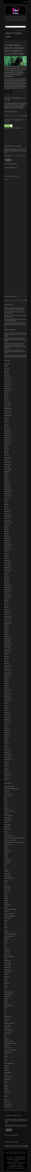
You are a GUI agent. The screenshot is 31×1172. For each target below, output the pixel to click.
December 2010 (7, 754)
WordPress (8, 1153)
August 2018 (7, 571)
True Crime (6, 1065)
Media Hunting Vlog (8, 956)
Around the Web (17, 1156)
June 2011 (6, 741)
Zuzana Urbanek (8, 355)
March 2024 (6, 428)
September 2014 (8, 674)
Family (5, 893)
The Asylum (6, 1045)
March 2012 (6, 730)
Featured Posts (20, 1166)
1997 (7, 70)
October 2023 (7, 440)
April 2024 (6, 426)
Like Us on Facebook (11, 1135)
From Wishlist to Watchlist (10, 909)
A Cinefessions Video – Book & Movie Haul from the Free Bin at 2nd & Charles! (14, 351)
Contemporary (7, 860)
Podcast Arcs (9, 1158)
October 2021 (7, 493)
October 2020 (7, 520)
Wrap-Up (6, 1088)
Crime (5, 864)
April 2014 (6, 685)
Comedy (6, 853)
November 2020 (7, 518)
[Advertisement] (11, 137)
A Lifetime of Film (8, 795)
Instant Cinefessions (9, 936)
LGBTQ (5, 940)
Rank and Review (8, 994)
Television (6, 1039)
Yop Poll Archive (21, 1163)
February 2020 (7, 538)
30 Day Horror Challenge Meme (11, 788)
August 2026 (7, 364)
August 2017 (7, 598)
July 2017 (6, 600)
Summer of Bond (8, 1032)
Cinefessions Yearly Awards (19, 1168)
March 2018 (6, 583)
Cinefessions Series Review (10, 840)
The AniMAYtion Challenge (10, 1043)
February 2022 (7, 484)
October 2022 (7, 466)
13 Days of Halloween (9, 786)
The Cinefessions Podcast (9, 76)
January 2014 (7, 692)
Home (16, 30)
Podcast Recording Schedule (19, 1158)
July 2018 (6, 574)
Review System (10, 1168)
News (5, 980)
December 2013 (7, 694)
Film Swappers (7, 905)
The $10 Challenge (8, 1041)
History (5, 920)
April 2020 (6, 533)
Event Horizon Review (8, 72)
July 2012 (6, 725)
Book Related (7, 824)
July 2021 (6, 500)
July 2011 (6, 739)
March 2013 (6, 712)
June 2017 (6, 603)
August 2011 (7, 737)
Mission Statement (12, 1166)
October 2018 (7, 567)
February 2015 (7, 665)
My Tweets (6, 179)
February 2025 (7, 404)
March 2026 (6, 375)
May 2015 (6, 658)
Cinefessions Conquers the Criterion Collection (15, 838)
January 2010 (7, 777)
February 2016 (7, 638)
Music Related (7, 972)
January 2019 (7, 562)
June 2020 (6, 529)
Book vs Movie (7, 829)
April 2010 (6, 770)
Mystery (6, 978)
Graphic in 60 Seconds (9, 913)
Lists (5, 945)
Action (5, 797)
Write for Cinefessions (12, 1163)
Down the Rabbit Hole (9, 878)
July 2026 (6, 366)
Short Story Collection (9, 1023)
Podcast (11, 68)
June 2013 (6, 705)
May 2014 (6, 683)
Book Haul (6, 822)
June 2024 (6, 422)
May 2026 (6, 370)
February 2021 (7, 511)
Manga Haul (7, 949)
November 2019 (7, 545)
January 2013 (7, 717)
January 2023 (7, 460)
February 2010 (7, 775)
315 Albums (6, 791)
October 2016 (7, 620)
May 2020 (6, 531)
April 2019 (6, 556)
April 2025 (6, 399)
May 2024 (6, 424)
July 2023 (6, 446)
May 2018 (6, 578)
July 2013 (6, 703)
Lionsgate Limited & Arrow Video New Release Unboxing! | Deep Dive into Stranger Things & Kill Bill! (15, 324)
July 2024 (6, 419)
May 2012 (6, 728)
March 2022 (6, 482)
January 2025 (7, 406)
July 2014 (6, 679)
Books (5, 831)
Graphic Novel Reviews (9, 916)
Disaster (6, 869)
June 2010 (6, 766)
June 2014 (6, 681)
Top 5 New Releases (8, 1063)
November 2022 (7, 464)
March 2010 (6, 772)
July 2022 (6, 473)
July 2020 (6, 527)
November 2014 (7, 670)
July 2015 (6, 654)
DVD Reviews (7, 887)
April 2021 (6, 507)
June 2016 (6, 629)
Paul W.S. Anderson (19, 72)
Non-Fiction (6, 983)
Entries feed (7, 1102)
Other (5, 985)
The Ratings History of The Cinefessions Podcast (16, 1162)
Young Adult (7, 1092)
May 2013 (6, 708)
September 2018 (8, 569)
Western (6, 1085)
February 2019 (7, 560)
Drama (5, 880)
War (5, 1083)
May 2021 (6, 504)
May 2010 (6, 768)
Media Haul (6, 954)
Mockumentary (7, 963)
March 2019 (6, 558)
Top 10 (5, 1059)
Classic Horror (7, 844)
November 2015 (7, 645)
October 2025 (7, 386)
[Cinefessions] (15, 7)
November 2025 (7, 384)
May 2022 (6, 478)
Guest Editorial (7, 918)
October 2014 (7, 672)
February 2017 (7, 612)
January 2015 (7, 667)
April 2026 (6, 373)
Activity (11, 1156)
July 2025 (6, 393)
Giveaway (6, 911)
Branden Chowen (17, 66)
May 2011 (6, 743)
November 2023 (7, 437)
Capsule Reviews (8, 835)
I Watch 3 (6, 931)
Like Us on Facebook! (10, 167)
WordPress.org (7, 1106)
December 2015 (7, 643)
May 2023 (6, 451)
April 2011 (6, 746)
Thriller (5, 1054)
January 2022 (7, 486)
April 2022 (6, 480)
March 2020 (6, 536)
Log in (5, 1099)
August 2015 (7, 652)
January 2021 (7, 513)
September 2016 (8, 623)
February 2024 (7, 431)
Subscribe (8, 160)
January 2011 (7, 752)
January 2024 (7, 433)
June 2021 (6, 502)
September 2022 (8, 469)
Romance (6, 1003)
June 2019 (6, 551)
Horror (24, 66)
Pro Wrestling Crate (8, 992)
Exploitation (7, 891)
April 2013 (6, 710)
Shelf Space (7, 1018)
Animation (6, 813)
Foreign (6, 907)
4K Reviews (6, 793)
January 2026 (7, 379)
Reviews (15, 68)
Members (24, 1156)
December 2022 (7, 462)
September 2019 (8, 549)
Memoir (6, 958)
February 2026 (7, 377)
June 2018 (6, 576)
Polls (5, 989)
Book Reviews (7, 826)
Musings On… (7, 976)
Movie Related (7, 965)
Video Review (7, 1079)
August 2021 (7, 498)
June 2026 (6, 368)
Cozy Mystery (7, 862)
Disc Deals (6, 871)
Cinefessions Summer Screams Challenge (13, 842)
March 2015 (6, 663)
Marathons (6, 951)
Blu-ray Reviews (8, 817)
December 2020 (7, 515)
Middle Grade (7, 960)
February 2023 (7, 457)
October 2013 (7, 696)
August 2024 (7, 417)
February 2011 (7, 750)
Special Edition (7, 1025)
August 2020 (7, 524)
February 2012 (7, 732)
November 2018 (7, 565)
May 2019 (6, 553)
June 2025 (6, 395)
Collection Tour (7, 851)
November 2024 (7, 411)
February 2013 (7, 714)
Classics (6, 846)
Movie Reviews (7, 68)
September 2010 (8, 759)
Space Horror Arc (18, 74)
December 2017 (7, 589)
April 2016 (6, 634)
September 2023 (8, 442)
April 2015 (6, 661)
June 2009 (6, 779)
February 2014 (7, 690)
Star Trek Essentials (8, 1030)
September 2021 (8, 495)
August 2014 (7, 676)
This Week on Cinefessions (10, 1050)
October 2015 (7, 647)
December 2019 (7, 542)
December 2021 (7, 489)
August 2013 (7, 701)
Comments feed (8, 1104)
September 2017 (8, 596)
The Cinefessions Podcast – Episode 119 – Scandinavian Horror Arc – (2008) (15, 334)
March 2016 (6, 636)
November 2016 (7, 618)
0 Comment (23, 68)
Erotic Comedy (7, 889)
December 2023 (7, 435)
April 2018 (6, 580)
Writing (5, 1090)
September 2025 (8, 388)
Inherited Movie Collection (10, 934)
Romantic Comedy (8, 1005)
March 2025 (6, 402)
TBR (5, 1036)
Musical (6, 974)
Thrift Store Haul (8, 1052)
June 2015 (6, 656)
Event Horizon (11, 70)
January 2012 (7, 734)
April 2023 (6, 453)
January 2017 (7, 614)
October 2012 (7, 721)
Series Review (7, 1016)
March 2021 (6, 509)
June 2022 (6, 475)
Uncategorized (7, 1072)
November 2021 (7, 491)
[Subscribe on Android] (8, 125)
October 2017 (7, 594)
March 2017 (6, 609)
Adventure (6, 806)
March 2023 (6, 455)
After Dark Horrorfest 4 (9, 811)
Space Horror (12, 74)
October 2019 (7, 547)
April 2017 (6, 607)
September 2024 (8, 415)
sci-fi (8, 74)
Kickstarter (6, 938)
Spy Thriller (6, 1027)
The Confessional (8, 1047)
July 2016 (6, 627)
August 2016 (7, 625)
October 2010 (7, 757)
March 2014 (6, 687)
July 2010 (6, 763)
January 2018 (7, 587)
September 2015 (8, 650)
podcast (6, 74)
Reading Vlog (7, 996)
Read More (7, 91)
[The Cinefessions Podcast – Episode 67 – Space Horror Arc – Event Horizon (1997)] (15, 56)
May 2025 (6, 397)
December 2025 (7, 381)
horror (14, 72)
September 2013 (8, 699)
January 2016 (7, 641)
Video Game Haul (8, 1077)
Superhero (6, 1034)
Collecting (6, 849)
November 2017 (7, 591)
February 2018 (7, 585)
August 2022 (7, 471)
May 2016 (6, 632)
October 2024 (7, 413)
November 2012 (7, 719)
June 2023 (6, 448)
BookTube (6, 833)
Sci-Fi (18, 68)
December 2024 (7, 408)
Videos (5, 1081)
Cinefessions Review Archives (16, 1165)
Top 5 (5, 1061)
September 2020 (8, 522)
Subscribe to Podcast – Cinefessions (13, 128)
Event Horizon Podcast (19, 70)
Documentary (7, 873)
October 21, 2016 (9, 66)
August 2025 (7, 390)
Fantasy (6, 896)
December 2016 (7, 616)
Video (5, 1074)
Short (5, 1021)
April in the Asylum (8, 815)
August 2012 (7, 723)
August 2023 (7, 444)
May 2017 (6, 605)
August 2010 (7, 761)
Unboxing (6, 1070)
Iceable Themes (21, 1153)
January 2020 (7, 540)
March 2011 (6, 748)
